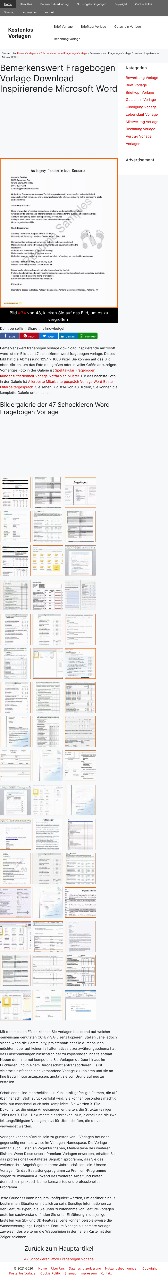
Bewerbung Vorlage (142, 78)
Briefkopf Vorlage (93, 26)
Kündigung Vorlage (141, 107)
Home (8, 4)
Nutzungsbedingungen (91, 4)
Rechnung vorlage (67, 39)
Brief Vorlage (63, 26)
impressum (29, 12)
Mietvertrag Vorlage (142, 122)
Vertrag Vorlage (139, 136)
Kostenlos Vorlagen (20, 33)
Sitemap (9, 12)
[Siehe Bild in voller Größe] (59, 307)
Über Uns (26, 4)
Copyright (121, 4)
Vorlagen (31, 53)
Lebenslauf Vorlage (142, 114)
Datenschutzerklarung (54, 4)
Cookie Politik (143, 4)
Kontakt (49, 12)
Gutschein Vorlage (127, 26)
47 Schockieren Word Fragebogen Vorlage (63, 53)
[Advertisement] (59, 122)
